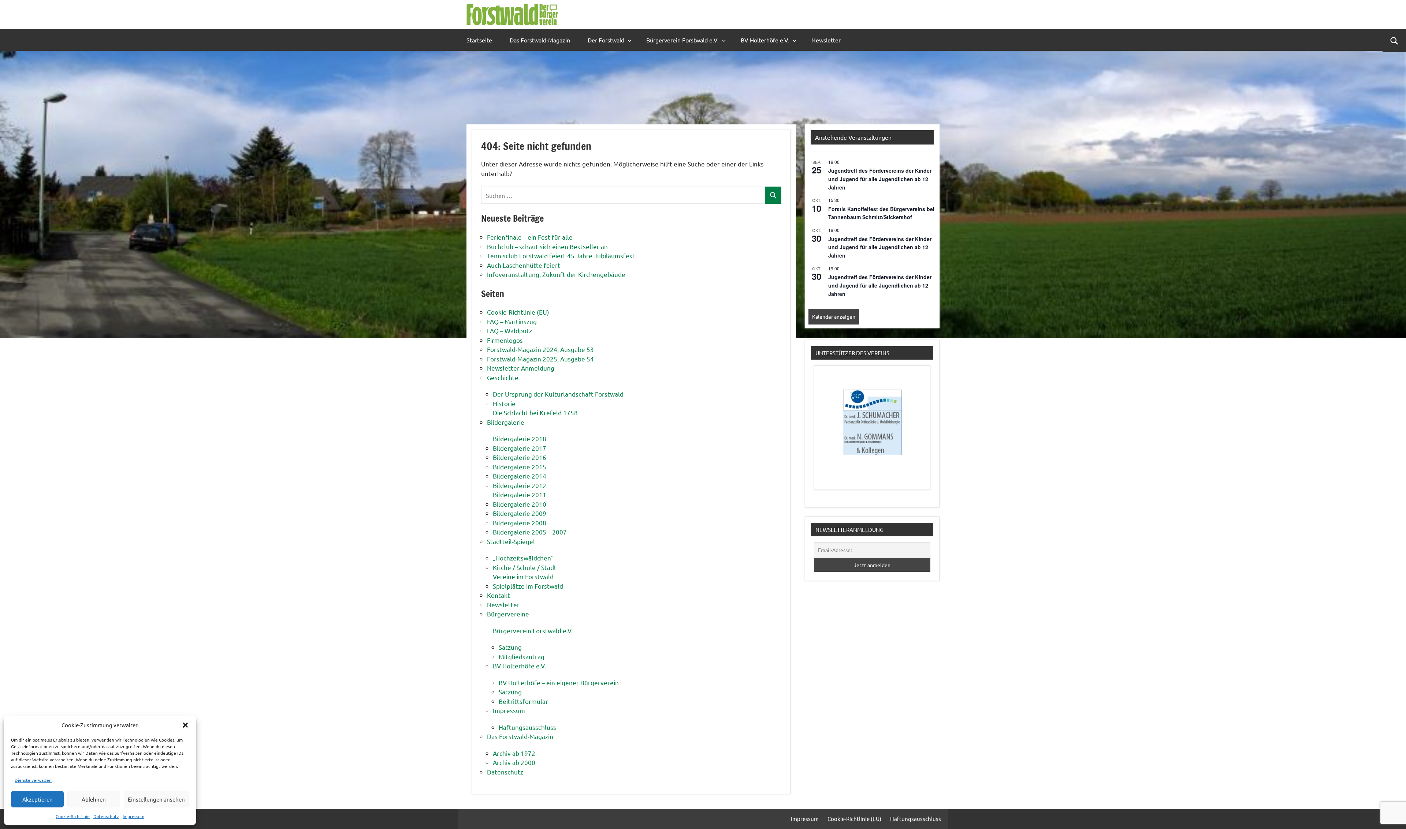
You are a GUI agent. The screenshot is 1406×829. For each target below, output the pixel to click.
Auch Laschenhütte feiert (523, 265)
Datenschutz (106, 816)
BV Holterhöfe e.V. (765, 40)
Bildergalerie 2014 (519, 476)
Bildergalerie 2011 (519, 494)
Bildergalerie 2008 (519, 522)
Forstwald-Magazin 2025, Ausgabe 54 (540, 359)
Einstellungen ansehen (156, 799)
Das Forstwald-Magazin (540, 40)
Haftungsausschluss (527, 727)
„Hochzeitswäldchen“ (523, 558)
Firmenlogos (505, 340)
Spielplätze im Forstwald (528, 586)
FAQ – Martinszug (512, 321)
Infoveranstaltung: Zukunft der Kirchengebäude (556, 274)
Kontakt (498, 595)
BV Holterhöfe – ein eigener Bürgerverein (559, 682)
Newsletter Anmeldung (520, 368)
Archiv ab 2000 (514, 762)
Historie (504, 403)
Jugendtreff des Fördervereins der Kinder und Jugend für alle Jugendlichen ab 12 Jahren (879, 179)
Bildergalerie (505, 422)
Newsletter (826, 40)
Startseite (479, 40)
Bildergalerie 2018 (519, 438)
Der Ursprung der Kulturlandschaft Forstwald (558, 394)
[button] (185, 725)
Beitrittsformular (523, 701)
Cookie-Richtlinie (73, 816)
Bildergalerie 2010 (519, 504)
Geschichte (502, 377)
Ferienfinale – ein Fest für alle (530, 237)
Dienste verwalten (33, 780)
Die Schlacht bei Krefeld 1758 (535, 412)
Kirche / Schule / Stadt (525, 567)
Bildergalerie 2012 (519, 485)
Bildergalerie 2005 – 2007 (530, 532)
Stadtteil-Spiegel (511, 541)
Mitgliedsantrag (521, 656)
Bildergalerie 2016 (519, 457)
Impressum (133, 816)
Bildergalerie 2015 (519, 466)
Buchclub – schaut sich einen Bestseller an (547, 246)
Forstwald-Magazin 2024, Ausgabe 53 (540, 349)
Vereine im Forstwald (523, 576)
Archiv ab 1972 (514, 753)
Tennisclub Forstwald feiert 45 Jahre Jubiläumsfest (561, 255)
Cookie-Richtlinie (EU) (518, 312)
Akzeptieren (37, 799)
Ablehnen (94, 799)
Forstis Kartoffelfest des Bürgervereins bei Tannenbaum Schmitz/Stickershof (881, 213)
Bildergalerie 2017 (519, 448)
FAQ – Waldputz (509, 330)
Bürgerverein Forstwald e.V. (682, 40)
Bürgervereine (508, 614)
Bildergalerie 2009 (519, 513)
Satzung (510, 647)
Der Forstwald (606, 40)
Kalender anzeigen (833, 316)
